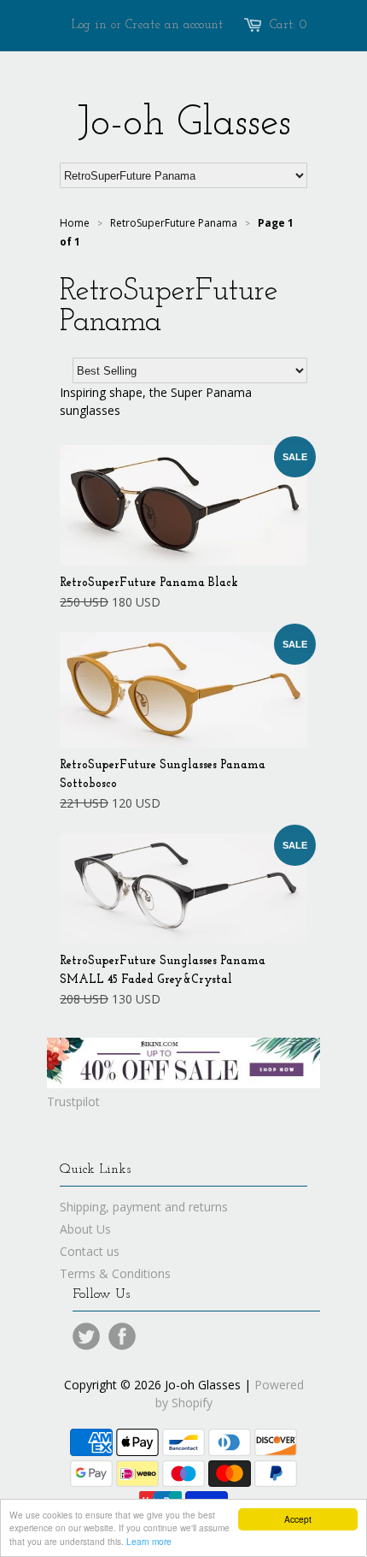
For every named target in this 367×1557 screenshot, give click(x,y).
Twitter (86, 1336)
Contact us (89, 1251)
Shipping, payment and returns (144, 1207)
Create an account (174, 25)
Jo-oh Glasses (184, 124)
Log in (89, 25)
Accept (298, 1519)
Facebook (122, 1336)
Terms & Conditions (115, 1273)
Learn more (149, 1541)
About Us (85, 1229)
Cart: (288, 25)
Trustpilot (73, 1101)
